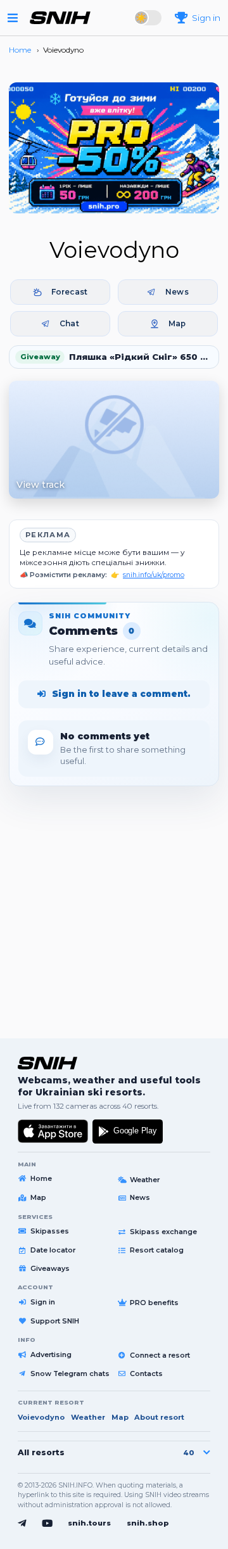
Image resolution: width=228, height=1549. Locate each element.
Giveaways (50, 1268)
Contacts (146, 1373)
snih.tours (89, 1523)
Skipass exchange (163, 1231)
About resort (159, 1417)
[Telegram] (22, 1524)
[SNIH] (47, 1063)
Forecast (69, 291)
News (176, 291)
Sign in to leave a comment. (121, 694)
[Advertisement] (114, 907)
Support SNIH (54, 1320)
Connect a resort (160, 1355)
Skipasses (49, 1231)
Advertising (51, 1354)
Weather (145, 1179)
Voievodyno (41, 1417)
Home (41, 1178)
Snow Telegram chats (70, 1373)
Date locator (52, 1250)
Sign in (42, 1301)
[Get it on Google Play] (127, 1131)
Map (177, 323)
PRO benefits (154, 1302)
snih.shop (148, 1523)
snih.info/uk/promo (153, 575)
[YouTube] (47, 1524)
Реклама (47, 534)
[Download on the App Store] (53, 1131)
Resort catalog (157, 1250)
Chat (69, 323)
